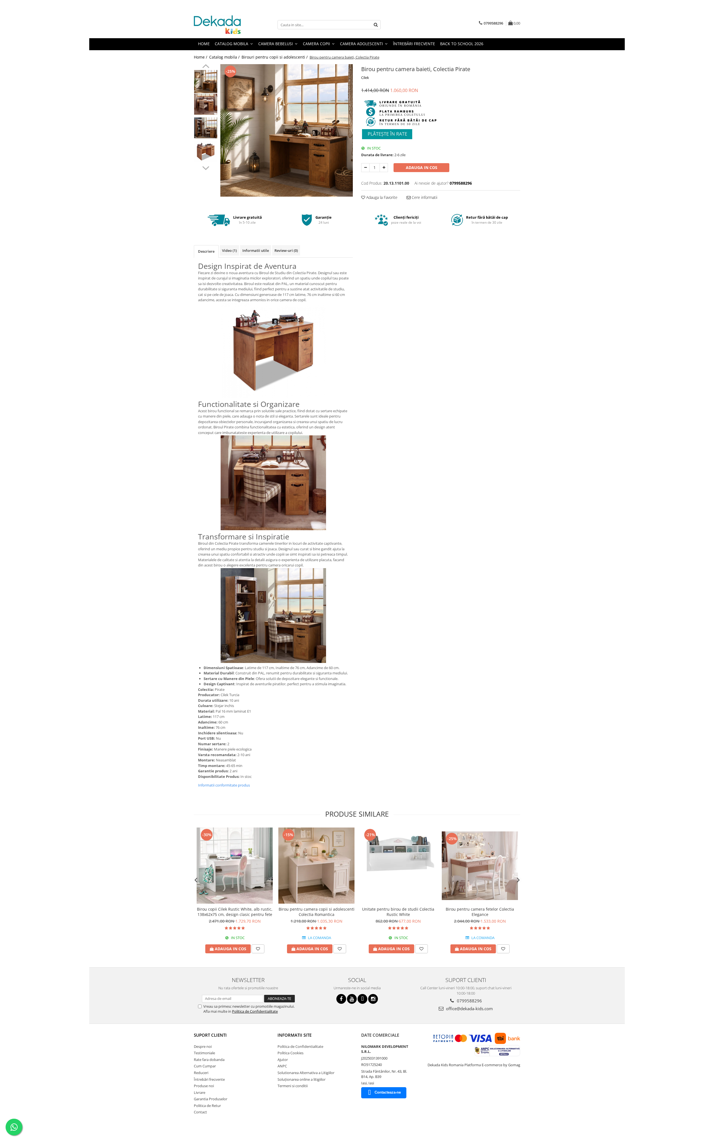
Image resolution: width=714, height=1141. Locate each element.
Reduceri (201, 1072)
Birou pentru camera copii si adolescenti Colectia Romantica (316, 911)
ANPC (282, 1065)
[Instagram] (373, 999)
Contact (200, 1112)
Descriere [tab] (206, 251)
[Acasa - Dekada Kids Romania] (222, 24)
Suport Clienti (210, 1035)
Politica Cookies (290, 1052)
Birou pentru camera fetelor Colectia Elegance (480, 911)
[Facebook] (341, 999)
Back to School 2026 (461, 43)
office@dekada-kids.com (469, 1008)
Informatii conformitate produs (224, 785)
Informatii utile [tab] (255, 250)
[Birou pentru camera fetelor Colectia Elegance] (480, 865)
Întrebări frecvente (209, 1079)
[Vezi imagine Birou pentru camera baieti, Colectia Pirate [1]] (205, 104)
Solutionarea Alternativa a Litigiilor (306, 1072)
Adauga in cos (421, 167)
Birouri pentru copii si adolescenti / (275, 57)
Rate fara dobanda (209, 1059)
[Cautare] (376, 24)
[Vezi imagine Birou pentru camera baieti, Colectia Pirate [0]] (205, 81)
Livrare (199, 1092)
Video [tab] (229, 250)
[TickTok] (362, 999)
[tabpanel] (286, 130)
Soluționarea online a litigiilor (301, 1079)
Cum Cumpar (205, 1065)
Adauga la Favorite (381, 197)
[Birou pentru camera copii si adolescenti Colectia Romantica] (316, 866)
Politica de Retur (207, 1105)
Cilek (365, 77)
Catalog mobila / (225, 57)
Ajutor (283, 1059)
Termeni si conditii (293, 1085)
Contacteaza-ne (388, 1092)
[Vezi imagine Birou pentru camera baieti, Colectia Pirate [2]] (205, 127)
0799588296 (469, 1000)
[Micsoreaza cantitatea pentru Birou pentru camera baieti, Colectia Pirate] (365, 167)
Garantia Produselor (210, 1098)
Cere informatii (424, 197)
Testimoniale (204, 1052)
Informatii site (295, 1035)
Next (205, 167)
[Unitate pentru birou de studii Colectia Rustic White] (398, 866)
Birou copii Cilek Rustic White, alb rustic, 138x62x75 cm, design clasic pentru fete (234, 911)
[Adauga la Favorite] (258, 948)
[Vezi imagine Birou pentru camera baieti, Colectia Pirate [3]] (205, 151)
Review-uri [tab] (286, 250)
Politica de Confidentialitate (255, 1011)
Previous (205, 67)
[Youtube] (352, 999)
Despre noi (203, 1046)
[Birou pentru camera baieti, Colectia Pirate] (286, 130)
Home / (201, 57)
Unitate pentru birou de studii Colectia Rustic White (398, 911)
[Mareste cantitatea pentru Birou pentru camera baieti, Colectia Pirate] (384, 167)
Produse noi (204, 1085)
